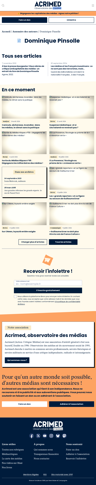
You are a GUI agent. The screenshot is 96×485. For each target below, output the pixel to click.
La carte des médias (12, 459)
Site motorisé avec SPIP (62, 474)
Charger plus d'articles (32, 242)
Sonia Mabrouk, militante (15, 181)
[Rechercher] (3, 5)
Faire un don (24, 20)
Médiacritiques (9, 454)
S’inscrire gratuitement (48, 290)
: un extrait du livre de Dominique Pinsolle (23, 69)
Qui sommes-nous (43, 450)
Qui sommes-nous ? (17, 360)
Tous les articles (63, 242)
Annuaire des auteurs (25, 32)
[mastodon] (64, 435)
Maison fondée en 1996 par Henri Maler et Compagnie (48, 480)
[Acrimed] (48, 5)
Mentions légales (31, 474)
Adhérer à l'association (71, 404)
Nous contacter (41, 459)
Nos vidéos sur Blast (12, 463)
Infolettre (71, 20)
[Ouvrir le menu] (93, 5)
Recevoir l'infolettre (76, 459)
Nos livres (7, 467)
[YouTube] (44, 435)
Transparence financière (46, 454)
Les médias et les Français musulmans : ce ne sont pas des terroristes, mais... (71, 67)
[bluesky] (57, 435)
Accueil (6, 32)
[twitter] (38, 435)
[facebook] (31, 435)
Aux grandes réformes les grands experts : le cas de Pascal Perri (23, 192)
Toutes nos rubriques (13, 450)
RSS (45, 474)
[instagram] (51, 435)
